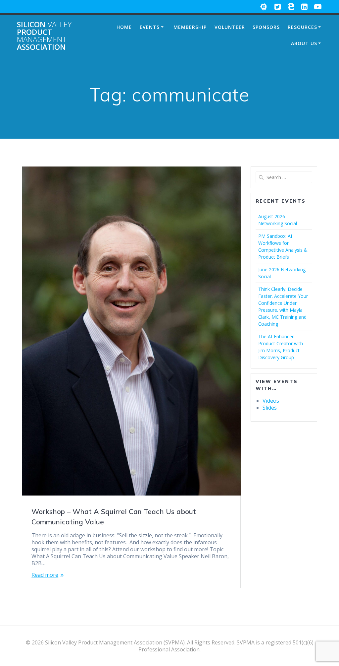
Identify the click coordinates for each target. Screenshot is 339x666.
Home (124, 27)
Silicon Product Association (44, 36)
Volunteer (230, 27)
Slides (270, 407)
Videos (271, 400)
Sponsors (266, 27)
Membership (190, 27)
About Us (304, 43)
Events (150, 27)
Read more (44, 574)
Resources (302, 27)
